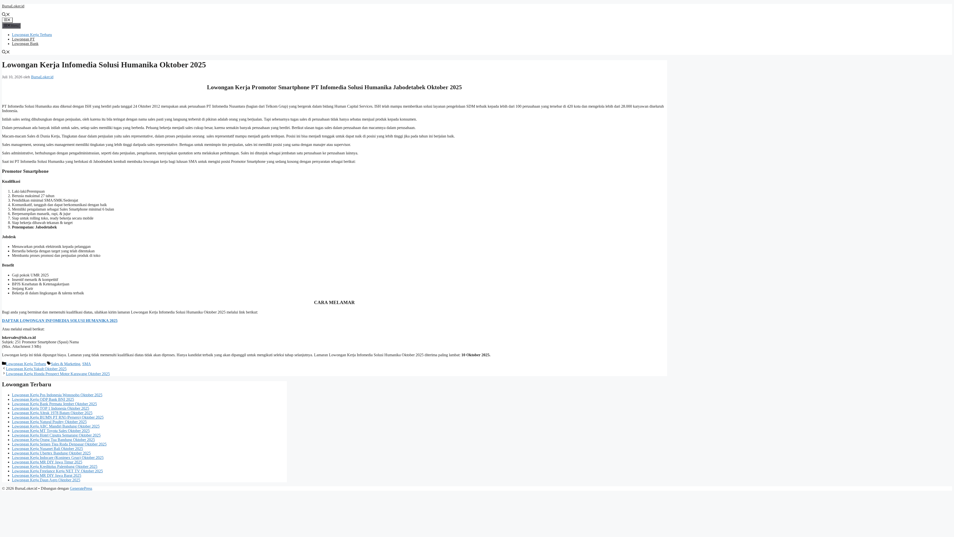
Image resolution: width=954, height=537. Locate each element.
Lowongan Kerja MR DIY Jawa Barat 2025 (46, 475)
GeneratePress (81, 488)
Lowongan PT (23, 39)
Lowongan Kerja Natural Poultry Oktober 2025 (49, 422)
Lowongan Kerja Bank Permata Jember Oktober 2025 (54, 404)
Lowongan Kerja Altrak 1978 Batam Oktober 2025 (52, 413)
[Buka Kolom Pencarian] (6, 15)
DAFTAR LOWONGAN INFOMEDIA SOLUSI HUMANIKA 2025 (60, 320)
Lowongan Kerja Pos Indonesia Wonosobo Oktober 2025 (57, 395)
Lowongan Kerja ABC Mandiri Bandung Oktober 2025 (56, 426)
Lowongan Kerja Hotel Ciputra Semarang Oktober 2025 (56, 435)
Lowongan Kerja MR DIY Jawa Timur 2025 (47, 462)
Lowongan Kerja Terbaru (32, 35)
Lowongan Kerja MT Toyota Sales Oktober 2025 (51, 431)
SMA (86, 364)
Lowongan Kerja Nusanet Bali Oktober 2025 (47, 449)
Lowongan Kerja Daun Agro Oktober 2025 (46, 480)
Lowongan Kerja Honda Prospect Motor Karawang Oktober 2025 (58, 374)
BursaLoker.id (13, 6)
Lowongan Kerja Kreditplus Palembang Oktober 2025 (54, 466)
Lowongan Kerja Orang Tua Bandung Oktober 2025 (53, 440)
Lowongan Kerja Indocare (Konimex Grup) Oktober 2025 (58, 457)
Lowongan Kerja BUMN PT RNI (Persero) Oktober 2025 (58, 417)
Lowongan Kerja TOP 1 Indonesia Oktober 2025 (50, 408)
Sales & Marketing (65, 364)
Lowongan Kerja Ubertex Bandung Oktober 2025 (51, 453)
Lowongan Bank (25, 44)
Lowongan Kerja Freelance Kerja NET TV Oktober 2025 (57, 471)
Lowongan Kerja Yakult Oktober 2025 (36, 369)
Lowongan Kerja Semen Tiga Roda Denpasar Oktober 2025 (59, 444)
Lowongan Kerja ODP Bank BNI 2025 (43, 399)
